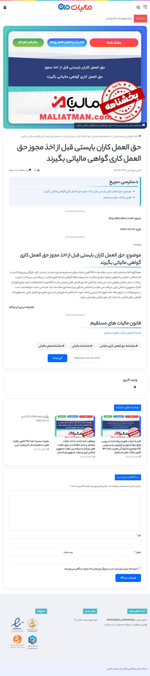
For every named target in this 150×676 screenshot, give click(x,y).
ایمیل (137, 552)
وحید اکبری (130, 380)
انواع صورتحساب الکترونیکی (119, 19)
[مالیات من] (75, 7)
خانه (136, 136)
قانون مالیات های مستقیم (117, 197)
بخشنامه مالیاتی (81, 346)
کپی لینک (57, 358)
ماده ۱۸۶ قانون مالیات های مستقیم (122, 333)
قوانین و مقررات (139, 625)
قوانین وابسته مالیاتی (123, 136)
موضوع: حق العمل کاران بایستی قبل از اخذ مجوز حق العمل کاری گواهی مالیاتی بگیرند (87, 191)
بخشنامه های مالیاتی (102, 136)
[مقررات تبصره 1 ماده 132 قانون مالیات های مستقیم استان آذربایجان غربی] (29, 426)
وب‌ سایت (68, 552)
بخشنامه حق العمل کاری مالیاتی (118, 346)
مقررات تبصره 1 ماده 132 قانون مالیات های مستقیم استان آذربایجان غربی (30, 443)
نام (139, 536)
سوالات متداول (123, 625)
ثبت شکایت (109, 625)
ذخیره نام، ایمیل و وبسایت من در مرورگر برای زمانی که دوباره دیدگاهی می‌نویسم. (101, 569)
